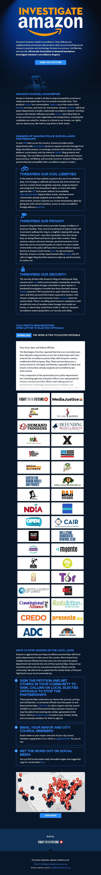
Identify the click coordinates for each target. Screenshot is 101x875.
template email (42, 715)
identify (19, 107)
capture (53, 104)
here (42, 762)
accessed (63, 298)
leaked (23, 291)
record (28, 104)
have (53, 251)
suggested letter (63, 738)
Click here (43, 705)
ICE (33, 191)
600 (24, 143)
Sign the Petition (50, 62)
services (58, 114)
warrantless (38, 146)
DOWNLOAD (23, 335)
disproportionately (28, 194)
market (58, 152)
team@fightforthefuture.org (60, 868)
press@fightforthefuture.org (57, 864)
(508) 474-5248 (39, 864)
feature (68, 254)
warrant (40, 207)
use (35, 282)
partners (71, 107)
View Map (50, 815)
